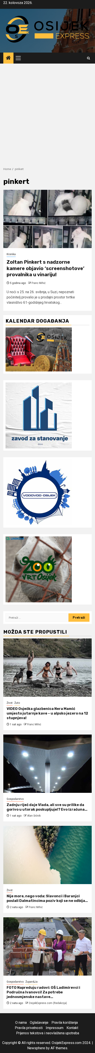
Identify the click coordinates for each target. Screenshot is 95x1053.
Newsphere (36, 1048)
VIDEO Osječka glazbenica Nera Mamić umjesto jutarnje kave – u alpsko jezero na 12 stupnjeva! (47, 713)
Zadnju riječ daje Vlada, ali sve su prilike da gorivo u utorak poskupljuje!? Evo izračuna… (47, 807)
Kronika (11, 254)
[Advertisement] (47, 113)
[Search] (88, 58)
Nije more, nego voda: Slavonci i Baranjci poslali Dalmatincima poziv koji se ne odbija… (47, 898)
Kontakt (72, 1028)
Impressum (54, 1028)
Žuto (17, 702)
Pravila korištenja (64, 1022)
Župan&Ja (31, 981)
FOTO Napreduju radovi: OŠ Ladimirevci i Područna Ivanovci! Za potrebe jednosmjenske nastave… (43, 992)
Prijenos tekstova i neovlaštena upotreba (47, 1033)
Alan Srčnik (34, 815)
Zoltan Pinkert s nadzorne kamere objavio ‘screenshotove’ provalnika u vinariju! (45, 268)
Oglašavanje (39, 1022)
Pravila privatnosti (29, 1028)
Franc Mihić (39, 283)
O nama (21, 1022)
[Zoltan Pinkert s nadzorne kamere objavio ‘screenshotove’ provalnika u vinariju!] (47, 219)
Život (10, 702)
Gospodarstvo (15, 799)
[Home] (8, 58)
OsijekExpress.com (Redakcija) (48, 1003)
